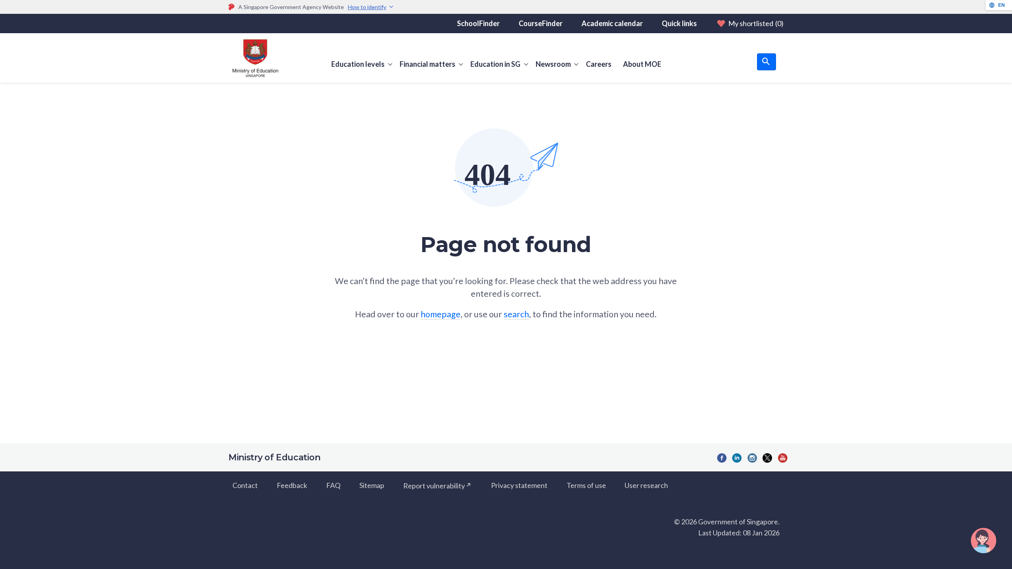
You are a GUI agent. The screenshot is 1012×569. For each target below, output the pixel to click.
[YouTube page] (782, 458)
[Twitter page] (767, 458)
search (516, 314)
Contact (245, 485)
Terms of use (586, 485)
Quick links (679, 23)
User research (646, 485)
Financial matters (427, 64)
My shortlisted (756, 23)
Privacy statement (519, 485)
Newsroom (553, 64)
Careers (599, 64)
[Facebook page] (722, 458)
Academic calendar (612, 23)
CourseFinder (541, 23)
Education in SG (495, 64)
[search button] (766, 61)
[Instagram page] (752, 458)
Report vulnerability (434, 485)
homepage (441, 314)
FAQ (333, 485)
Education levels (358, 64)
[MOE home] (253, 58)
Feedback (292, 485)
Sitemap (371, 485)
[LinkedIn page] (737, 458)
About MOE (642, 64)
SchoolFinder (478, 23)
